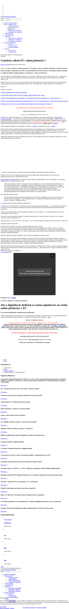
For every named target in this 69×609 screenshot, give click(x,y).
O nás (7, 49)
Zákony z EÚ (12, 24)
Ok (1, 606)
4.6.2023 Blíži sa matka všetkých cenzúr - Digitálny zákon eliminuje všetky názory (23, 95)
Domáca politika (13, 47)
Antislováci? (7, 523)
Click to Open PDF (6, 252)
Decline (4, 606)
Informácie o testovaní (15, 41)
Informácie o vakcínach (15, 38)
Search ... (3, 18)
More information (4, 608)
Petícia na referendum (10, 23)
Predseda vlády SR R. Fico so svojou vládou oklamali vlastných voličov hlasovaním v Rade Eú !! (27, 104)
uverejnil (11, 179)
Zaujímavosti (12, 52)
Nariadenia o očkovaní (15, 32)
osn (5, 535)
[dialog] (34, 274)
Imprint (12, 608)
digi (5, 560)
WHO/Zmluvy (9, 33)
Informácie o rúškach (15, 39)
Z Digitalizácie (13, 28)
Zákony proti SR (13, 26)
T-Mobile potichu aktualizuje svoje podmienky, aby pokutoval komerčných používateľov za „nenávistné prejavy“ (31, 98)
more (2, 566)
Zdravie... (8, 36)
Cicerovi (4, 203)
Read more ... (4, 385)
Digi (5, 548)
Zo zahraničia (13, 46)
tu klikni (55, 123)
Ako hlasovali (9, 35)
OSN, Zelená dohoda (15, 30)
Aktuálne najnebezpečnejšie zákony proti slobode (14, 92)
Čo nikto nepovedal (10, 43)
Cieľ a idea (12, 50)
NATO (10, 44)
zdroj (49, 317)
